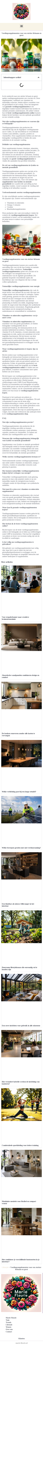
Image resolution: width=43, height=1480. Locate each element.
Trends (8, 1322)
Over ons (9, 1329)
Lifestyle (5, 1267)
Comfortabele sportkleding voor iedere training (20, 1145)
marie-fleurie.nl (22, 1343)
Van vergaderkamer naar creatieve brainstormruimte (15, 618)
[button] (21, 26)
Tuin (7, 1320)
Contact (9, 1332)
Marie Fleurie (11, 1318)
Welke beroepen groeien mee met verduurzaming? (21, 848)
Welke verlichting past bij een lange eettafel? (19, 792)
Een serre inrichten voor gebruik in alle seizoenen (21, 1026)
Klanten (21, 1338)
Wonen (8, 1327)
